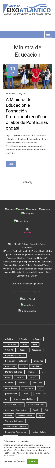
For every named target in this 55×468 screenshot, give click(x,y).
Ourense (22, 383)
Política (29, 254)
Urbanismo (8, 268)
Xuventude (21, 268)
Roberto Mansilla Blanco (24, 399)
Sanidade (8, 265)
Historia (17, 272)
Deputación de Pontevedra (16, 361)
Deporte (35, 275)
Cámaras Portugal (12, 251)
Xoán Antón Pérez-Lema (15, 432)
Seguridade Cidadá (23, 265)
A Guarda (37, 339)
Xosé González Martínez (15, 426)
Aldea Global (14, 244)
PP (40, 388)
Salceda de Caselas (13, 404)
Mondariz (36, 366)
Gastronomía (23, 275)
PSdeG (26, 394)
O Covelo (20, 377)
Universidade (29, 272)
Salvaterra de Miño (36, 404)
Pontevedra (28, 388)
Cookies (39, 283)
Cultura (21, 258)
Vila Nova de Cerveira (14, 421)
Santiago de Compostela (15, 410)
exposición (10, 366)
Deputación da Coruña (14, 355)
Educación (43, 258)
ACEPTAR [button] (33, 461)
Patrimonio (13, 93)
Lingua (40, 272)
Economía (32, 258)
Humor (48, 268)
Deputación (36, 350)
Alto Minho (46, 251)
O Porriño (9, 383)
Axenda (8, 272)
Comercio (11, 258)
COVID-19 (9, 350)
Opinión (8, 254)
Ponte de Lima (11, 388)
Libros (48, 272)
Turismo (47, 265)
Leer (11, 164)
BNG (35, 344)
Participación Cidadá (30, 261)
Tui (46, 410)
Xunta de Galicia (39, 432)
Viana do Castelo (25, 415)
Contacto (16, 283)
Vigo (21, 93)
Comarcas (27, 247)
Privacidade (28, 283)
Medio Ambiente (10, 261)
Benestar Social (42, 254)
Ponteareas (37, 383)
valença (8, 415)
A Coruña (23, 339)
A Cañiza (9, 339)
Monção (31, 372)
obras (7, 377)
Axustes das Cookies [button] (14, 461)
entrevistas (38, 361)
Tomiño (36, 410)
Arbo (25, 344)
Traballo (38, 265)
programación (11, 394)
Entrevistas (19, 254)
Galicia (25, 244)
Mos (44, 372)
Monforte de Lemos (13, 372)
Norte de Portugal (31, 251)
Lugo (23, 366)
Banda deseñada (35, 268)
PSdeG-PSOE (41, 394)
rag (6, 399)
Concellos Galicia (38, 244)
